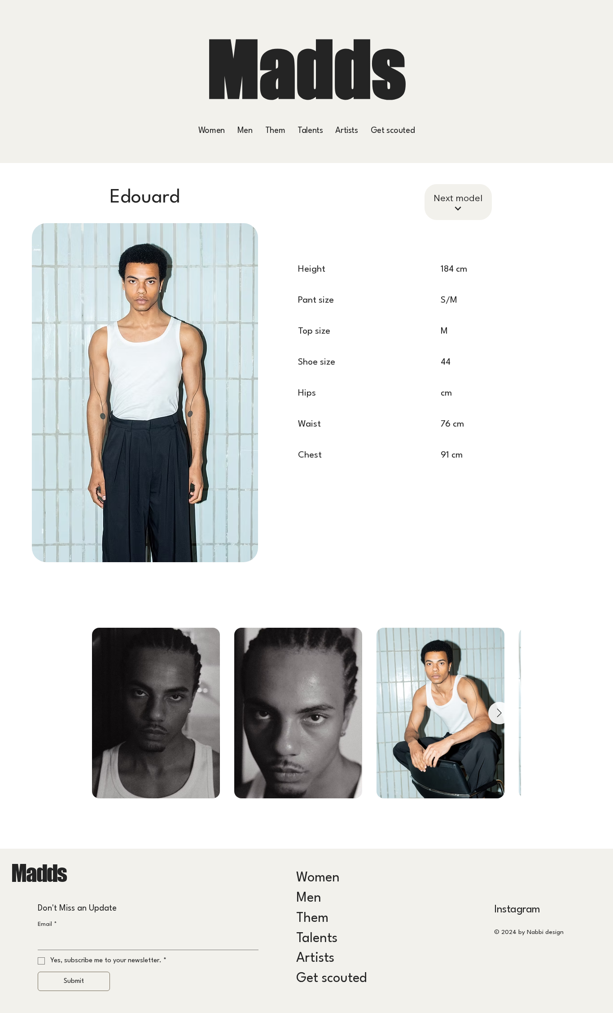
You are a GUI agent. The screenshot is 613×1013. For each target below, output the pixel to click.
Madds (306, 69)
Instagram (517, 909)
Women (318, 878)
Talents (316, 938)
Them (312, 918)
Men (308, 898)
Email (47, 924)
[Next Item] (499, 713)
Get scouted (331, 978)
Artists (315, 958)
